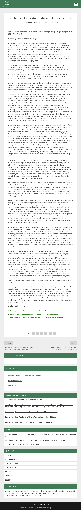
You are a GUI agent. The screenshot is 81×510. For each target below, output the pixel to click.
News (7, 480)
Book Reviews (54, 22)
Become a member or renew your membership (25, 376)
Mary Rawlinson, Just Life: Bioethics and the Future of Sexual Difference (37, 317)
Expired (8, 476)
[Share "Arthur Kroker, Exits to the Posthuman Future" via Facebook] (33, 333)
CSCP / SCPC (45, 505)
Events (7, 472)
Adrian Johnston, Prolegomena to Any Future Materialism (32, 311)
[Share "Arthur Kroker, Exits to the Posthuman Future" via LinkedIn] (50, 333)
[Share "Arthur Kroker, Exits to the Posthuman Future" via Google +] (42, 333)
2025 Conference (14, 386)
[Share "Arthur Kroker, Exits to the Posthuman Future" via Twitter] (37, 333)
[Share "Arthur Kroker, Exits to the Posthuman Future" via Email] (54, 333)
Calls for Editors (11, 463)
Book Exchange (10, 455)
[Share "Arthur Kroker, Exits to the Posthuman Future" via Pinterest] (46, 333)
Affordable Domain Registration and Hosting (35, 508)
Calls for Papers (11, 468)
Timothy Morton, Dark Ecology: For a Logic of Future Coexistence (34, 314)
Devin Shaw (33, 22)
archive (15, 381)
